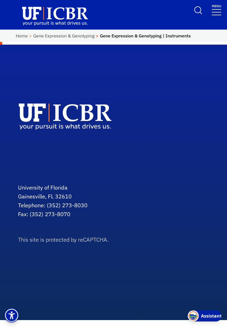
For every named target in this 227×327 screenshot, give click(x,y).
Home (22, 36)
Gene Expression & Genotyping (63, 36)
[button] (11, 315)
